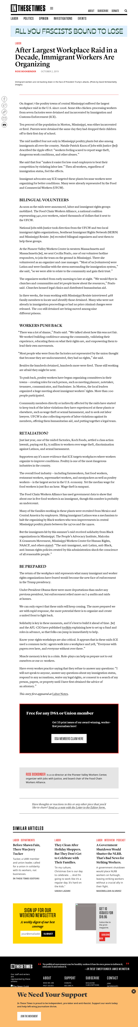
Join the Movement (29, 1016)
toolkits (66, 627)
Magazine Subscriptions (92, 984)
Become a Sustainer (69, 986)
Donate (115, 11)
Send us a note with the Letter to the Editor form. (77, 807)
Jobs (109, 983)
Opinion (43, 18)
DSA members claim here (69, 738)
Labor (14, 18)
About (91, 11)
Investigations (63, 18)
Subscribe (103, 11)
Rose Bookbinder (25, 71)
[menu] (51, 8)
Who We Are (48, 983)
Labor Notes (60, 694)
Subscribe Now (104, 936)
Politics (29, 18)
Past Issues (48, 985)
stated (49, 545)
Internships (112, 986)
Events (82, 18)
